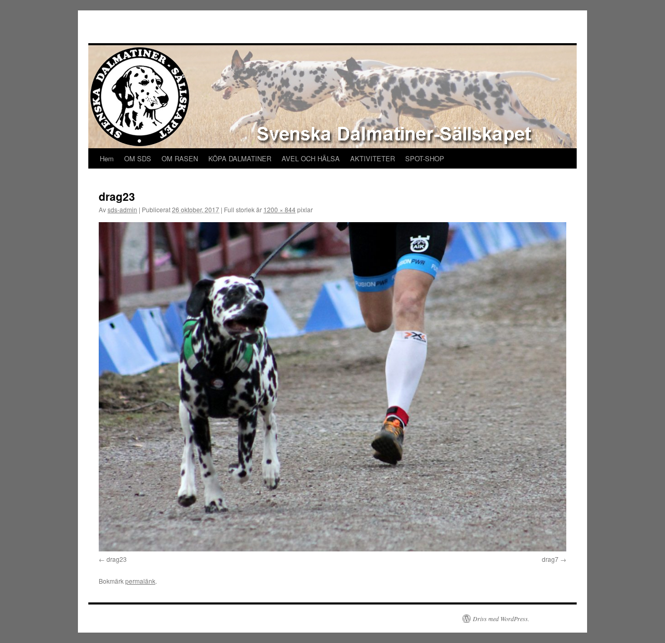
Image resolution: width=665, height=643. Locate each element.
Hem (107, 158)
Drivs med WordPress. (501, 618)
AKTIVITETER (372, 158)
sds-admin (122, 209)
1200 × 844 (279, 209)
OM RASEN (180, 158)
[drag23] (332, 386)
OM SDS (137, 158)
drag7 (550, 559)
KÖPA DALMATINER (239, 158)
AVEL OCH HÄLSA (311, 158)
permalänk (140, 580)
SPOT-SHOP (424, 158)
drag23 (117, 559)
